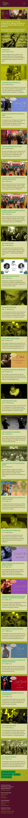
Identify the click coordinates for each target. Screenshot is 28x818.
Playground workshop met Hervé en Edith (13, 104)
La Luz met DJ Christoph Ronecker (12, 619)
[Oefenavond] (14, 30)
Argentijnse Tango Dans (7, 803)
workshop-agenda (6, 767)
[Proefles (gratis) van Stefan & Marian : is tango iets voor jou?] (14, 158)
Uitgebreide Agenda (7, 765)
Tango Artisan (4, 785)
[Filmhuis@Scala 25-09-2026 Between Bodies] (14, 444)
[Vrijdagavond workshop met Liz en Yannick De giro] (14, 673)
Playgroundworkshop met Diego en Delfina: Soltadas (13, 554)
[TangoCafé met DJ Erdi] (14, 706)
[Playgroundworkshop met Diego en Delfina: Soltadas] (14, 544)
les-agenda (17, 765)
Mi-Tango (3, 786)
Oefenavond (6, 40)
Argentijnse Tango (5, 800)
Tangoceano (4, 788)
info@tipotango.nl (5, 780)
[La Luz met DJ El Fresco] (14, 737)
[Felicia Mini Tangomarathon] (14, 257)
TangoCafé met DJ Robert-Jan (11, 73)
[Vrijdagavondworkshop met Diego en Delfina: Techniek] (14, 478)
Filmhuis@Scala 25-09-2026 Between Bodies (13, 454)
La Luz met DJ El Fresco (9, 747)
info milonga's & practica (8, 762)
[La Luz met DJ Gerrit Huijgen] (14, 319)
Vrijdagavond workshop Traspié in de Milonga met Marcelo (13, 651)
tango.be (3, 794)
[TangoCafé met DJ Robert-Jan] (14, 63)
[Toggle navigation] (24, 3)
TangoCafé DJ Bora (8, 233)
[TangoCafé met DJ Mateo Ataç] (14, 511)
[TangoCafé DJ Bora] (14, 224)
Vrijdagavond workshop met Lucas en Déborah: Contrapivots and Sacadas (14, 587)
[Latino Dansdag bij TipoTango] (14, 413)
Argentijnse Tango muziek (7, 801)
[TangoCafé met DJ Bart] (14, 288)
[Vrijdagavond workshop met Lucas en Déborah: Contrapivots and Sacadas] (14, 577)
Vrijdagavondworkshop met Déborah (13, 360)
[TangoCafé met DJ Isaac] (14, 381)
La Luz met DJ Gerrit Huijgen (11, 329)
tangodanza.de (5, 795)
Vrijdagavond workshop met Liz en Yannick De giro (13, 684)
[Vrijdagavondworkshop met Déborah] (14, 350)
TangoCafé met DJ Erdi (9, 716)
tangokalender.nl (5, 792)
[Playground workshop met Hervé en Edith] (14, 94)
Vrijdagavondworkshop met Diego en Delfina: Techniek (13, 488)
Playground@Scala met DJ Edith (12, 137)
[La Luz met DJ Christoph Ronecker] (14, 609)
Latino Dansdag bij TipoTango (11, 422)
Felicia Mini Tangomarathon (10, 266)
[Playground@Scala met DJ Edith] (14, 127)
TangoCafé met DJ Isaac (9, 391)
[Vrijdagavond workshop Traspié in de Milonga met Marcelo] (14, 641)
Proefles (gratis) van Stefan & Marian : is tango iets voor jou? (14, 168)
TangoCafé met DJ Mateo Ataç (11, 521)
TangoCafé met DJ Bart (9, 297)
